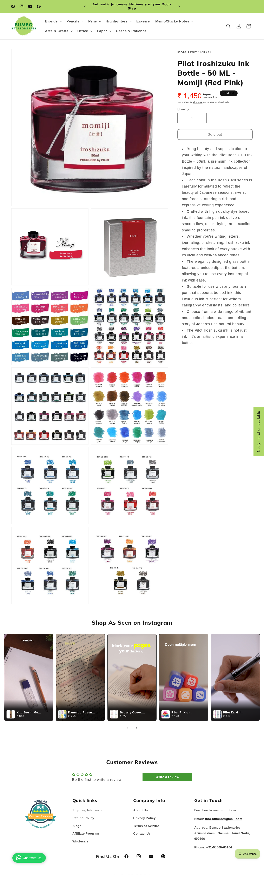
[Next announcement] (179, 6)
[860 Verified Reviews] (41, 831)
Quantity (183, 109)
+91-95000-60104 (219, 847)
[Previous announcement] (85, 6)
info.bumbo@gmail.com (223, 819)
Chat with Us (32, 858)
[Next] (137, 728)
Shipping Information (89, 810)
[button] (53, 21)
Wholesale (80, 841)
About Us (140, 810)
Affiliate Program (85, 833)
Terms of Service (146, 826)
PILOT (206, 52)
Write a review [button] (167, 777)
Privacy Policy (144, 818)
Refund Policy (83, 818)
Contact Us (142, 833)
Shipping (197, 102)
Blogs (76, 826)
